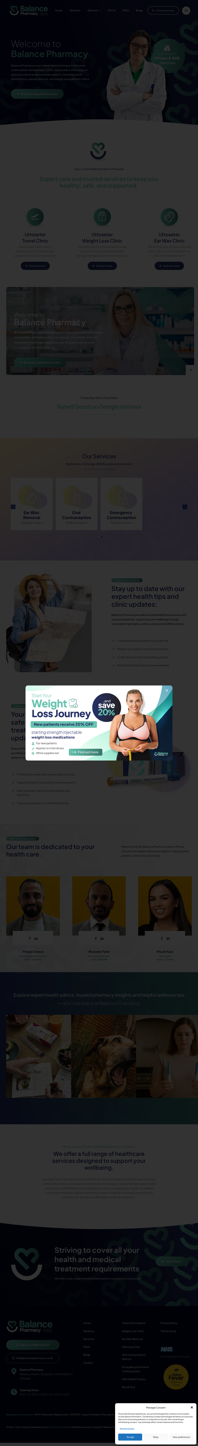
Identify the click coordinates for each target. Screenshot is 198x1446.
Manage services (127, 1428)
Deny (156, 1437)
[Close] (166, 690)
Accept (130, 1437)
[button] (191, 1407)
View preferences (181, 1437)
